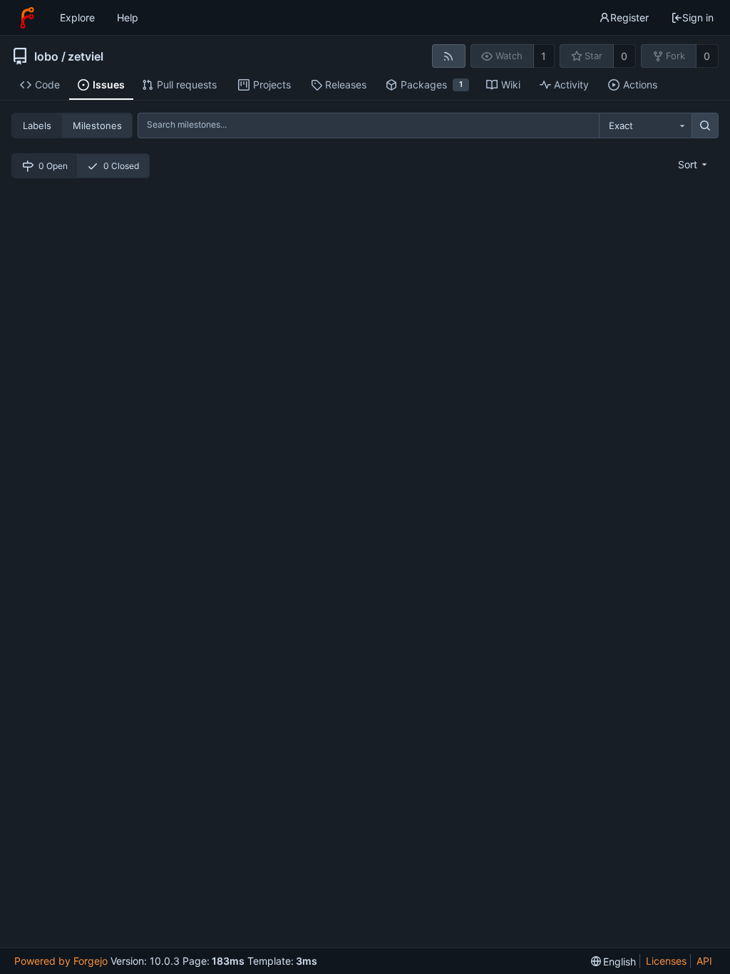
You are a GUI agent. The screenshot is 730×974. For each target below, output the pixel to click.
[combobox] (645, 125)
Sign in (698, 17)
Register (629, 17)
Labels (37, 125)
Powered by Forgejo (61, 961)
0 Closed (121, 165)
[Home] (27, 18)
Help (127, 17)
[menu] (694, 164)
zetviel (85, 56)
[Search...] (705, 125)
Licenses (666, 961)
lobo (46, 56)
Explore (77, 17)
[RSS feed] (449, 56)
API (704, 961)
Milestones (97, 125)
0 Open (53, 165)
